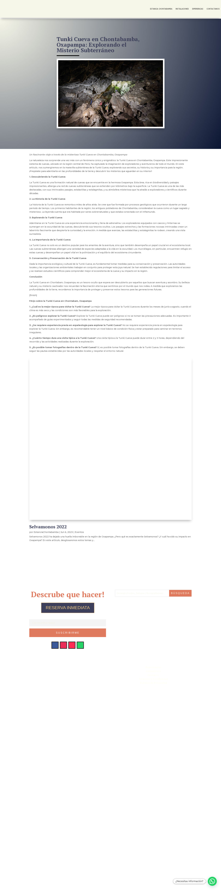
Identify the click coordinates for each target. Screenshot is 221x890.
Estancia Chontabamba (161, 9)
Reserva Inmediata (68, 607)
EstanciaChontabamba (46, 532)
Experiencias (197, 9)
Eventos (79, 532)
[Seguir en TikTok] (71, 645)
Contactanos (213, 9)
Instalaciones (182, 9)
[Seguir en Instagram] (63, 645)
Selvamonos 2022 (48, 527)
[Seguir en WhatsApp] (80, 645)
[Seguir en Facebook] (55, 645)
